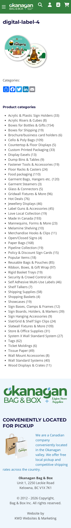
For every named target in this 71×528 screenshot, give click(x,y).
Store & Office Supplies (26, 331)
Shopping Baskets (22, 296)
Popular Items (19, 257)
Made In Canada (20, 218)
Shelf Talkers (18, 287)
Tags (11, 341)
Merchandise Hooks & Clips (29, 233)
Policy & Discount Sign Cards (30, 252)
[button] (4, 7)
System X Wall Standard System (32, 336)
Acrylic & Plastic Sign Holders (30, 115)
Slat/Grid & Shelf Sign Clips (28, 321)
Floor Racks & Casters (24, 169)
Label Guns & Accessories (28, 208)
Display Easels (19, 154)
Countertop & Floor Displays (29, 145)
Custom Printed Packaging (28, 150)
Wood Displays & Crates (26, 365)
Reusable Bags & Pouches (28, 262)
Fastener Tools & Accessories (30, 164)
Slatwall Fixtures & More (26, 326)
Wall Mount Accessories (26, 355)
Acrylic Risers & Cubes (25, 120)
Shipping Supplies (22, 292)
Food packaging (20, 174)
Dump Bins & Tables (24, 159)
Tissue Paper (18, 350)
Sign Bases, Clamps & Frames (31, 306)
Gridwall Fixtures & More (27, 194)
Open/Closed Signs (22, 238)
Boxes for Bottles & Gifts (27, 125)
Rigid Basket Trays (22, 272)
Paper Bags (16, 243)
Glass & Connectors (23, 189)
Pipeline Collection (22, 247)
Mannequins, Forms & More (29, 223)
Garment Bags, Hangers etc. (29, 179)
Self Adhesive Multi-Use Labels (31, 282)
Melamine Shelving (22, 228)
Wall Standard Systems (25, 360)
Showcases (16, 301)
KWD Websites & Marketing (35, 518)
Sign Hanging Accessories (27, 316)
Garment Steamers (22, 184)
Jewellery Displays (22, 203)
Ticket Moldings (20, 345)
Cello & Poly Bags (21, 140)
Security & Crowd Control (27, 277)
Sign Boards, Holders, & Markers (33, 311)
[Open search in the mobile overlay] (40, 4)
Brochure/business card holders (33, 135)
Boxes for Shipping (22, 130)
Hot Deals (15, 199)
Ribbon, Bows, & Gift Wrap (28, 267)
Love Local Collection (24, 213)
